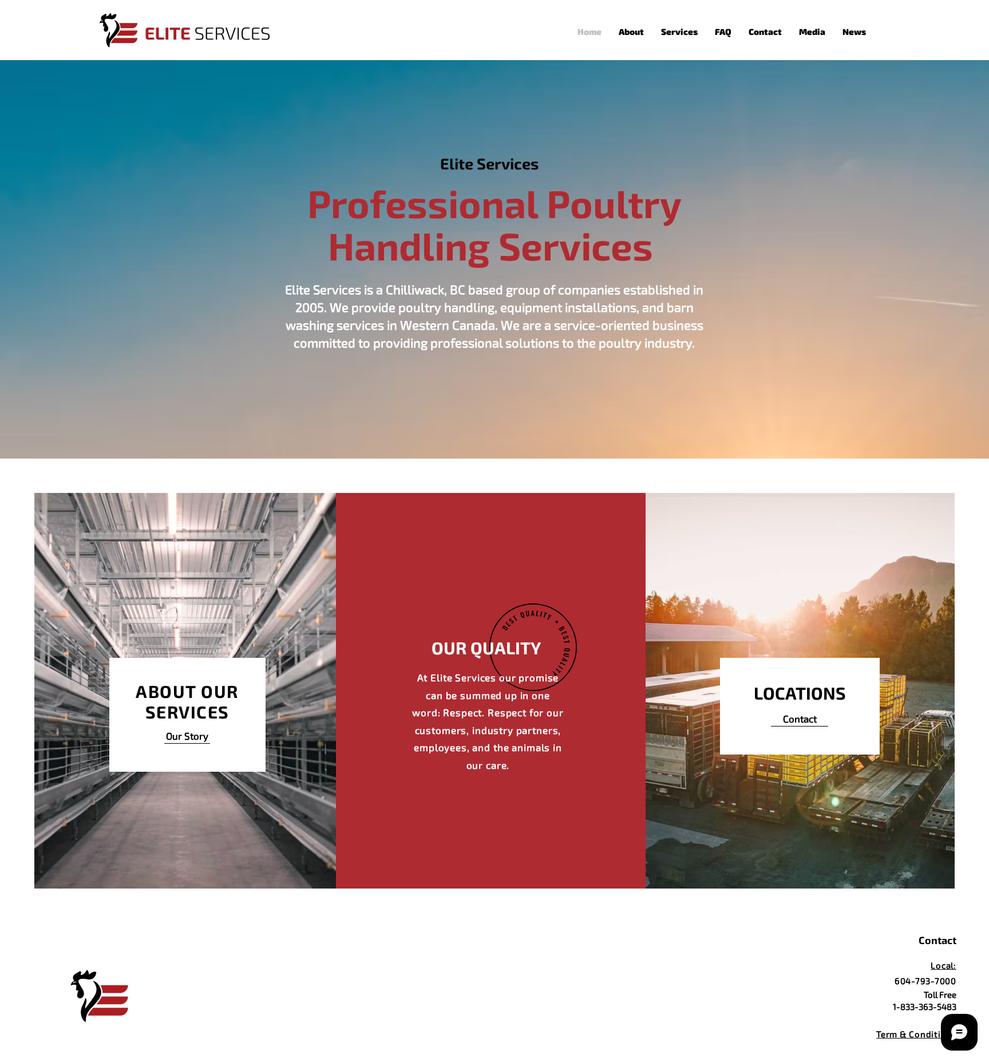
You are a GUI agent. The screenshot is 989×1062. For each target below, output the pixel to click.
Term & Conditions (916, 1034)
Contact (937, 940)
